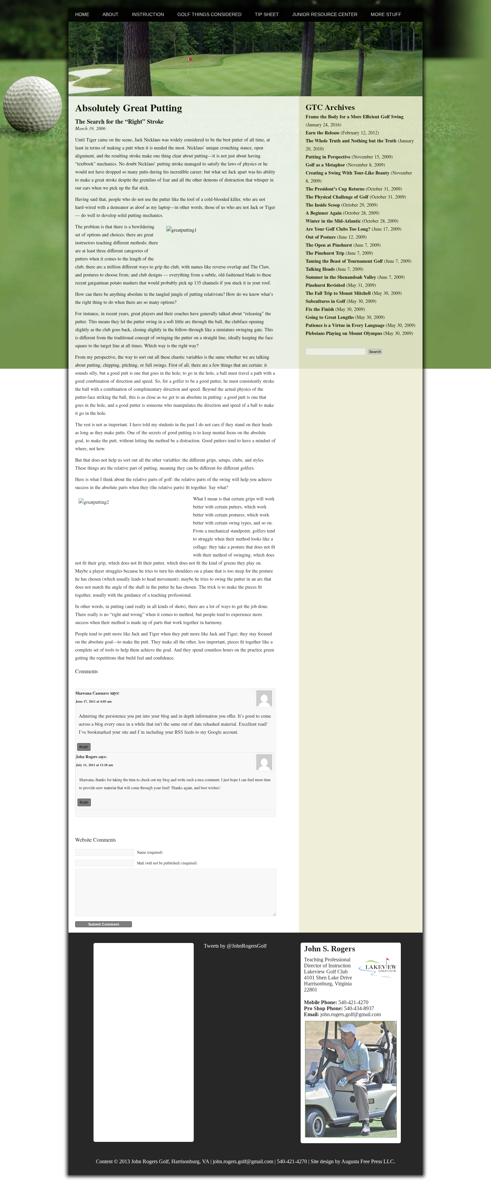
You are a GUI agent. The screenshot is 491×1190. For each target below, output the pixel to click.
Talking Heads (320, 268)
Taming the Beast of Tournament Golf (344, 260)
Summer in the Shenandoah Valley (341, 276)
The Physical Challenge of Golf (337, 196)
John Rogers (87, 756)
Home (82, 14)
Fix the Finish (320, 309)
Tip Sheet (267, 14)
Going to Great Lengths (330, 317)
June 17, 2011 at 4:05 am (93, 701)
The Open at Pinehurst (329, 244)
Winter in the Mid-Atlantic (333, 220)
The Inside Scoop (323, 204)
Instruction (148, 14)
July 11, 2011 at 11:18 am (94, 764)
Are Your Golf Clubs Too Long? (338, 228)
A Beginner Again (324, 212)
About (111, 14)
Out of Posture (321, 236)
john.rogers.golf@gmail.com (350, 1014)
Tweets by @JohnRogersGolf (235, 946)
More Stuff (386, 14)
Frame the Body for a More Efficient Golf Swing (354, 116)
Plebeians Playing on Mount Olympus (344, 333)
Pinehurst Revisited (325, 284)
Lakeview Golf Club (326, 971)
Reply (84, 746)
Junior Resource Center (324, 14)
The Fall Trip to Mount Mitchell (338, 292)
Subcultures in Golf (325, 301)
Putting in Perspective (328, 156)
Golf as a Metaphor (325, 164)
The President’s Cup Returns (335, 188)
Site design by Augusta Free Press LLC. (353, 1161)
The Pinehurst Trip (325, 252)
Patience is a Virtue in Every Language (345, 325)
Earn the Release (322, 132)
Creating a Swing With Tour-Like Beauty (347, 172)
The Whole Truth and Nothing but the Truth (351, 140)
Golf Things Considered (209, 14)
